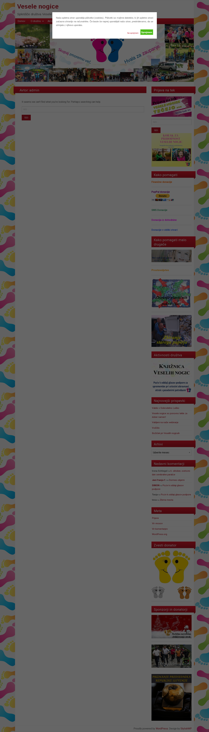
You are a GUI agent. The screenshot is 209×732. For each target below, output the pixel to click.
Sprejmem (146, 32)
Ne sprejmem (132, 33)
